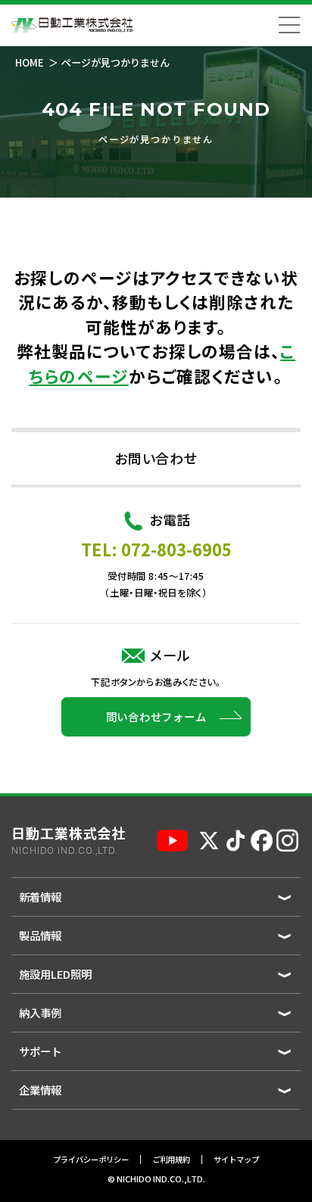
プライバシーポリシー (91, 1160)
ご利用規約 (171, 1160)
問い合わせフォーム (156, 716)
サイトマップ (236, 1160)
